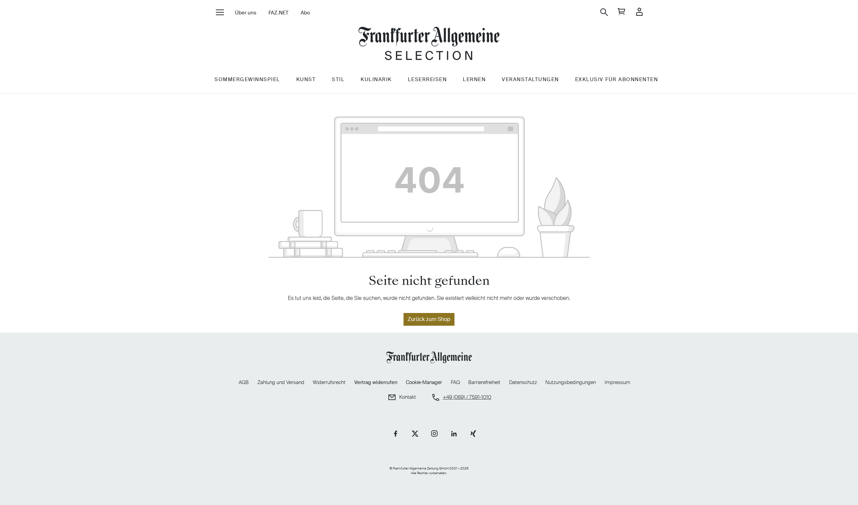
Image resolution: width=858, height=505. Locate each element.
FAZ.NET (278, 12)
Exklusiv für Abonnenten (616, 79)
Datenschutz (523, 382)
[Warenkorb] (621, 12)
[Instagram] (434, 433)
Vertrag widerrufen (375, 382)
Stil (338, 79)
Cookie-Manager (424, 382)
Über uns (245, 12)
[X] (415, 433)
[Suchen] (604, 12)
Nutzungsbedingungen (570, 382)
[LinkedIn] (453, 433)
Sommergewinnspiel (247, 79)
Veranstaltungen (530, 79)
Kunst (306, 79)
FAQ (455, 382)
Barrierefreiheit (484, 382)
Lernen (474, 79)
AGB (244, 382)
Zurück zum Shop (429, 319)
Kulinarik (376, 79)
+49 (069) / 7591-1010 (467, 397)
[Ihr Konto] (639, 12)
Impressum (617, 382)
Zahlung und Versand (280, 382)
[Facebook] (395, 433)
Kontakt (407, 397)
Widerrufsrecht (329, 382)
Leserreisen (427, 79)
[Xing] (473, 433)
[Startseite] (429, 44)
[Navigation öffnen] (219, 13)
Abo (305, 12)
